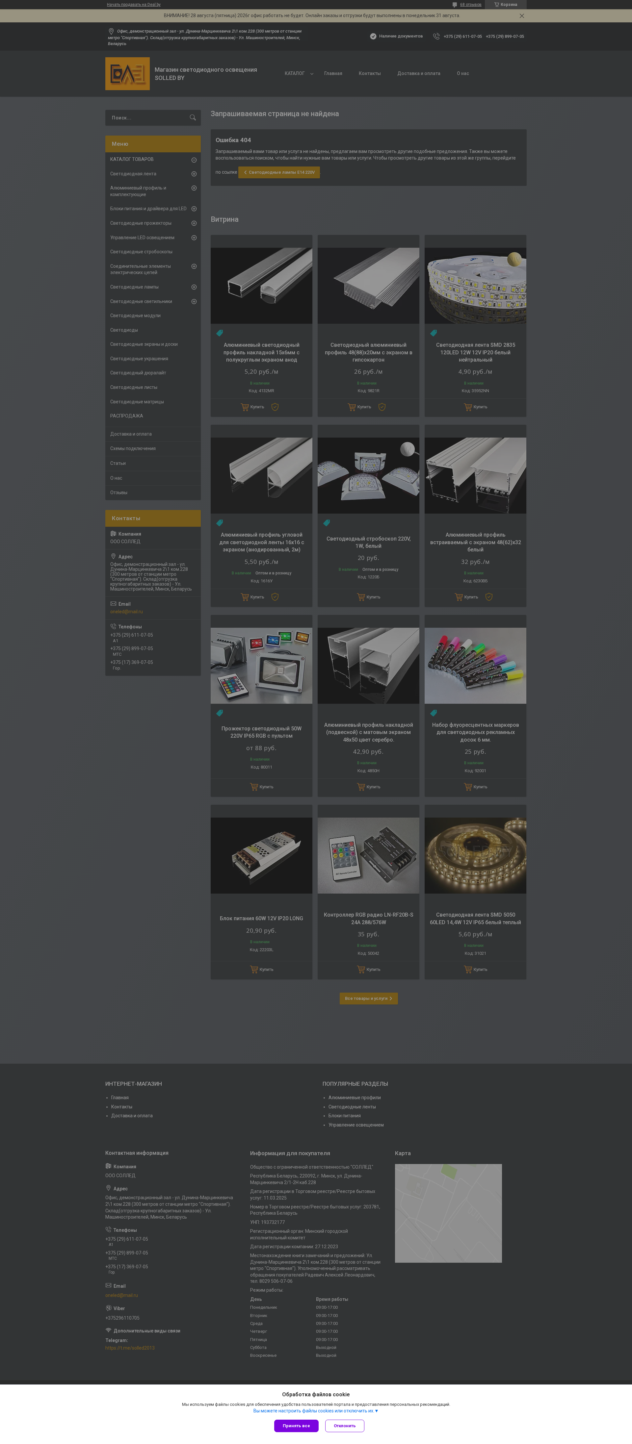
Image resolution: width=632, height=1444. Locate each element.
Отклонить (345, 1425)
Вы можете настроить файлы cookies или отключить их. (313, 1410)
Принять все (296, 1425)
